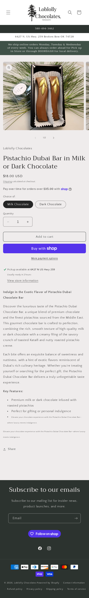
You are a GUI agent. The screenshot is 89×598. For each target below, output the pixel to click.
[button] (8, 12)
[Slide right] (53, 137)
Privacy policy (34, 589)
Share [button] (12, 449)
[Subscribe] (76, 518)
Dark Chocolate (51, 204)
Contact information (74, 583)
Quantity (8, 213)
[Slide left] (35, 137)
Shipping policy (54, 589)
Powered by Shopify (48, 582)
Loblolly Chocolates (25, 582)
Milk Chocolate (18, 204)
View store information (22, 280)
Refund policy (15, 589)
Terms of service (76, 589)
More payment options (44, 258)
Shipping (7, 181)
